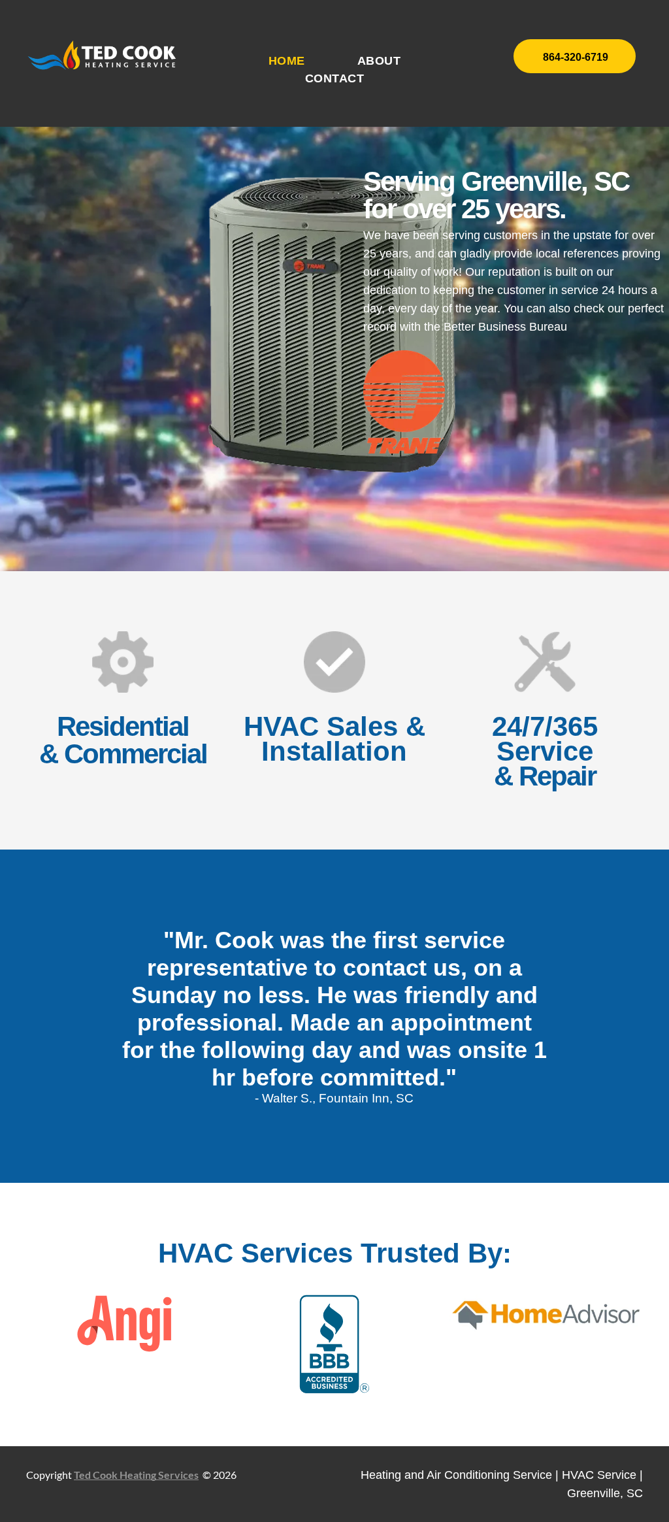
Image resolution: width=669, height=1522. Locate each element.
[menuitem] (286, 61)
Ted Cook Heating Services (136, 1474)
